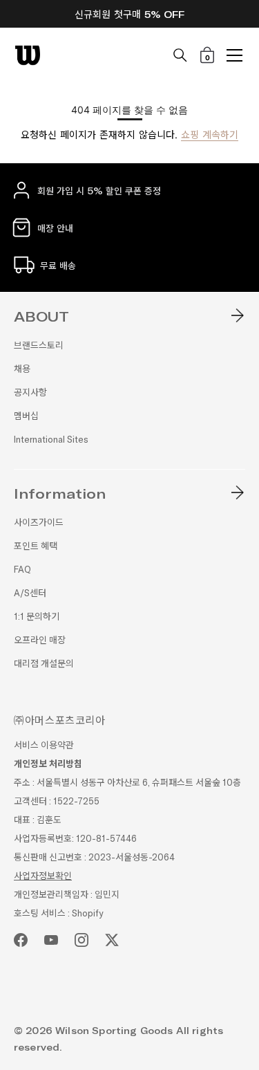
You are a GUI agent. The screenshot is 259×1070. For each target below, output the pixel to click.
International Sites (51, 439)
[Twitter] (112, 940)
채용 (22, 369)
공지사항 (30, 392)
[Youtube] (51, 940)
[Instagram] (81, 940)
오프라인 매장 (40, 640)
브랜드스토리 (39, 345)
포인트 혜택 (35, 546)
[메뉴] (234, 55)
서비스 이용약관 (44, 745)
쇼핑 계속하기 (209, 134)
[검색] (180, 55)
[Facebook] (21, 940)
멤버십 (26, 416)
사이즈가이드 (39, 522)
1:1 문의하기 (36, 616)
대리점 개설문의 (44, 663)
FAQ (22, 569)
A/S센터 (30, 593)
